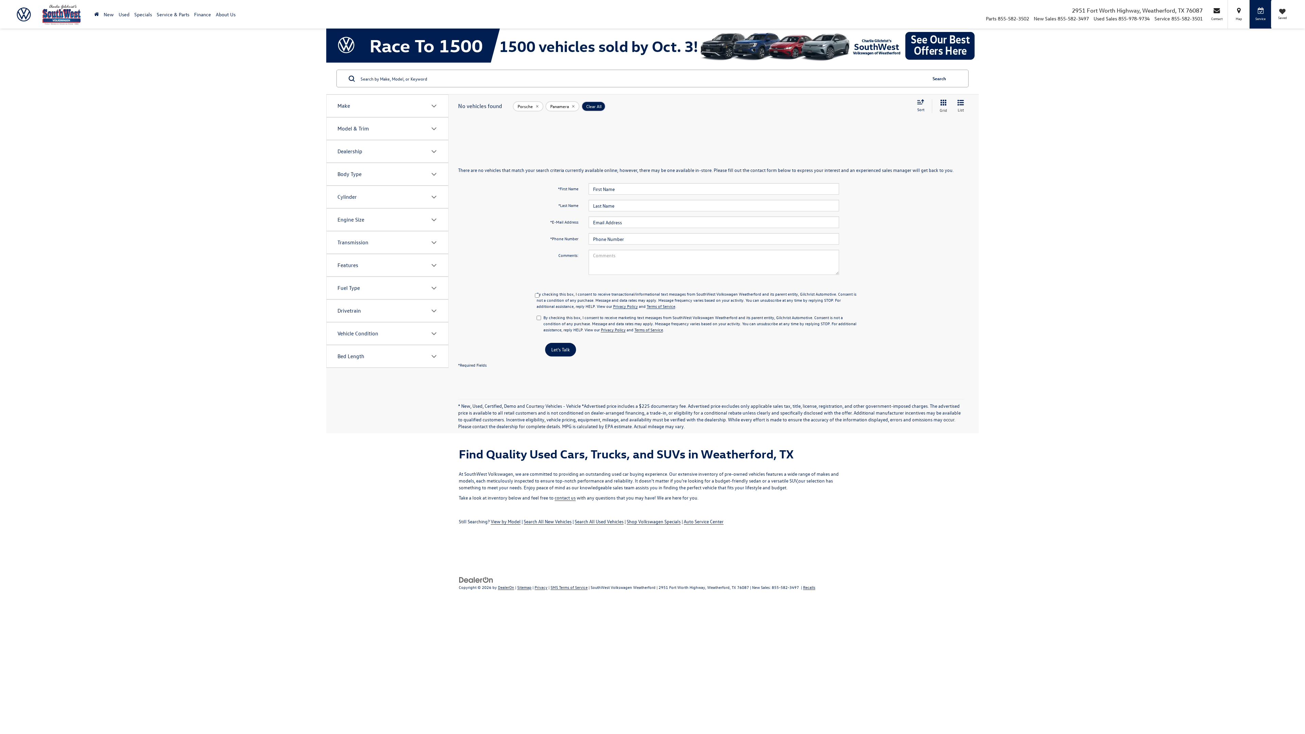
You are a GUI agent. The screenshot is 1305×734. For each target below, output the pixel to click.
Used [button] (124, 14)
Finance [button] (202, 14)
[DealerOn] (476, 579)
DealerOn (506, 587)
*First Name (568, 188)
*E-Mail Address (564, 222)
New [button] (109, 14)
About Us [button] (226, 14)
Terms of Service (661, 306)
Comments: (568, 255)
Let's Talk (560, 349)
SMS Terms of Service (569, 587)
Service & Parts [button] (173, 14)
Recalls (809, 587)
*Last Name (568, 205)
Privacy (541, 587)
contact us (565, 497)
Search (939, 78)
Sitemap (524, 587)
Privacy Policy (625, 306)
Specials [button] (143, 14)
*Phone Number (564, 238)
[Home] (96, 14)
